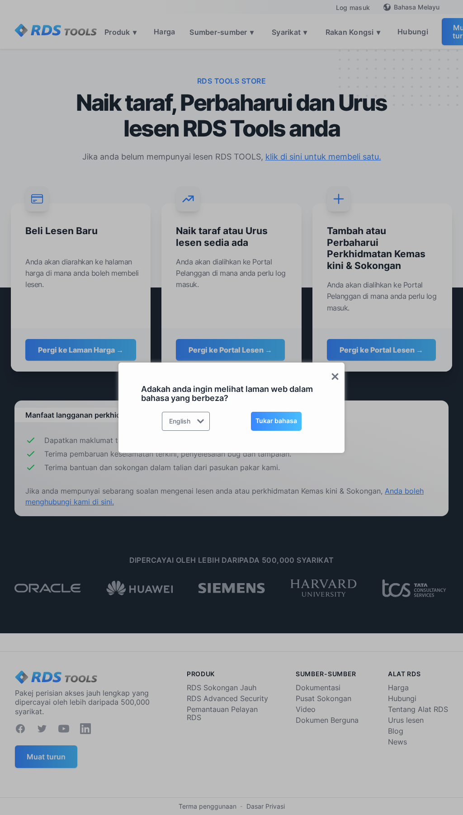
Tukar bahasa (276, 420)
